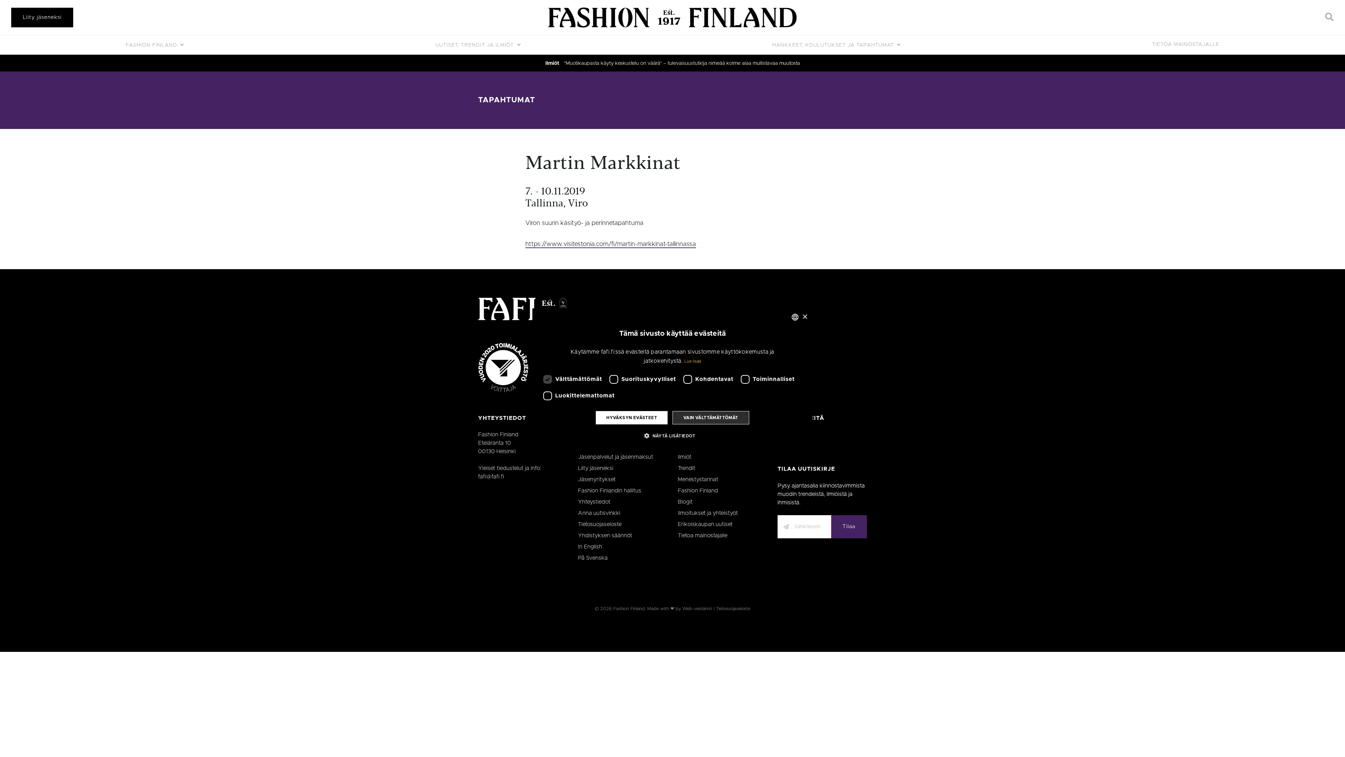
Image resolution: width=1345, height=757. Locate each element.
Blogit (685, 502)
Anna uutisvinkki (599, 513)
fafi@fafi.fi (491, 476)
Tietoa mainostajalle (1185, 44)
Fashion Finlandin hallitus (609, 490)
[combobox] (795, 317)
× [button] (804, 316)
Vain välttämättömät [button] (710, 418)
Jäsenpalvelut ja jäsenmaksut (615, 457)
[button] (672, 435)
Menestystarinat (698, 479)
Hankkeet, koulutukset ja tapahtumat (834, 45)
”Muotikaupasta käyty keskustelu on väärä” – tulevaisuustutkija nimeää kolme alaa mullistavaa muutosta (682, 63)
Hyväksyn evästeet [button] (631, 418)
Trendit (686, 468)
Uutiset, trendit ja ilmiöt (475, 45)
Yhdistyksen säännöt (605, 535)
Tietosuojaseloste (600, 524)
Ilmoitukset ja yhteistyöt (708, 513)
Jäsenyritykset (597, 479)
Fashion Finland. (629, 609)
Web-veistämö (697, 609)
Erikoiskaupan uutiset (705, 524)
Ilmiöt (552, 63)
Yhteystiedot (594, 502)
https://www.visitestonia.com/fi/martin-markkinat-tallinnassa (610, 244)
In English (590, 547)
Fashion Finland (152, 45)
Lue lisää (692, 361)
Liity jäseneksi (42, 17)
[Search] (1329, 17)
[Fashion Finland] (672, 17)
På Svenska (593, 558)
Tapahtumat (506, 100)
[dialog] (672, 378)
